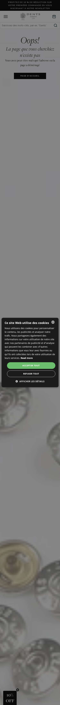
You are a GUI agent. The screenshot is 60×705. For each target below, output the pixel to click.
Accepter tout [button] (31, 365)
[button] (30, 381)
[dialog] (29, 352)
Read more (27, 358)
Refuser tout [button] (31, 373)
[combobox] (53, 322)
